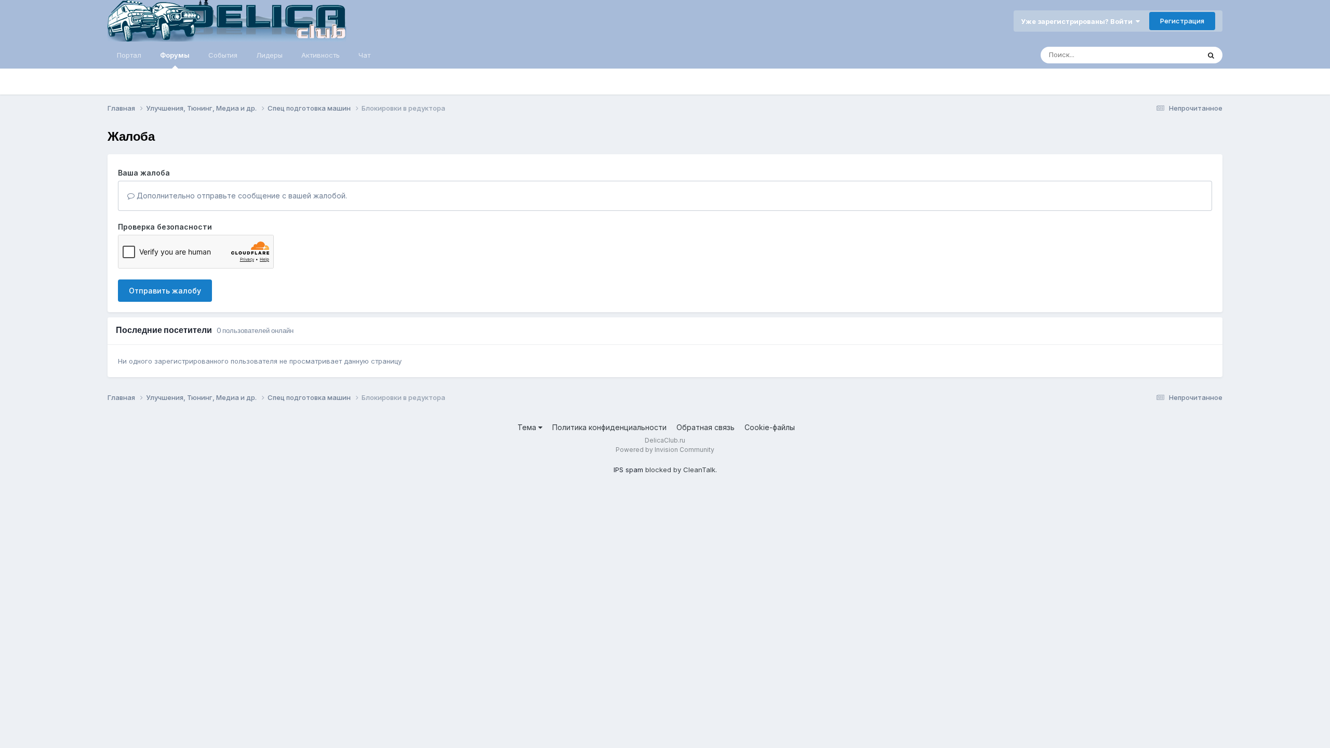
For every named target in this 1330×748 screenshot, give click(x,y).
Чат (364, 55)
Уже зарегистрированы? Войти (1078, 21)
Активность (320, 55)
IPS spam (628, 469)
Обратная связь (705, 427)
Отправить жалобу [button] (165, 290)
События (222, 55)
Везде (1176, 55)
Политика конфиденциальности (609, 427)
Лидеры (269, 55)
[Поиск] (1211, 55)
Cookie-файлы (769, 427)
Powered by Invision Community (665, 449)
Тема (527, 427)
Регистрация (1182, 21)
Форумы (175, 55)
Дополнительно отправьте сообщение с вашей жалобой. (241, 195)
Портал (129, 55)
